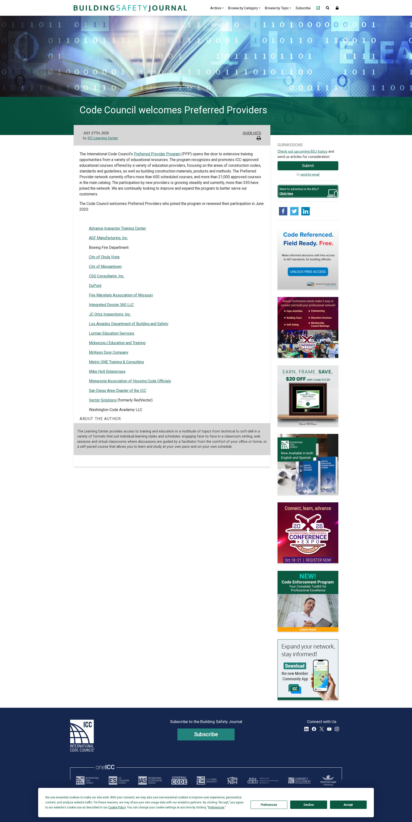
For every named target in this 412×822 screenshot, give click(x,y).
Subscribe (303, 8)
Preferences (269, 804)
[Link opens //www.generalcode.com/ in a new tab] (179, 780)
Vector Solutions (103, 400)
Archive (215, 8)
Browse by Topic (277, 8)
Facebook (314, 729)
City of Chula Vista (104, 257)
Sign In (337, 8)
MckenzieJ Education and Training (117, 343)
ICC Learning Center (103, 138)
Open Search (327, 8)
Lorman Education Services (111, 333)
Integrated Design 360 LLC (111, 304)
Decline (309, 804)
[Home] (129, 8)
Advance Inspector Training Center (117, 228)
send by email (309, 174)
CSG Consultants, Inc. (106, 276)
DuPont (95, 285)
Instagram (337, 729)
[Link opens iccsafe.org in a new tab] (87, 780)
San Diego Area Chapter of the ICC (117, 390)
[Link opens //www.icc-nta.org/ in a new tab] (232, 780)
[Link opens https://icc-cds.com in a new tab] (299, 780)
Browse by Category (243, 8)
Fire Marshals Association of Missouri (121, 295)
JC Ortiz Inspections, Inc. (110, 314)
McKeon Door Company (108, 352)
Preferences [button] (216, 807)
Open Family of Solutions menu (318, 8)
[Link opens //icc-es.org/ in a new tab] (119, 780)
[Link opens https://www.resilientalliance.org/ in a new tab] (262, 780)
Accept (348, 804)
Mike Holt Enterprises (107, 371)
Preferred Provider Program (157, 154)
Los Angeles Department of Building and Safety (128, 324)
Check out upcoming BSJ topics (302, 152)
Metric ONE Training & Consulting (116, 362)
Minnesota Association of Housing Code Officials (130, 381)
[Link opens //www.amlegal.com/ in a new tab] (328, 780)
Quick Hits (252, 133)
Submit (308, 165)
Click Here (286, 193)
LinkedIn (306, 729)
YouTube (329, 729)
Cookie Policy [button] (117, 807)
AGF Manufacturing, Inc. (108, 238)
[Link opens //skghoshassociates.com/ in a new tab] (207, 780)
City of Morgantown (105, 266)
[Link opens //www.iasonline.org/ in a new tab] (150, 780)
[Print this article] (259, 139)
